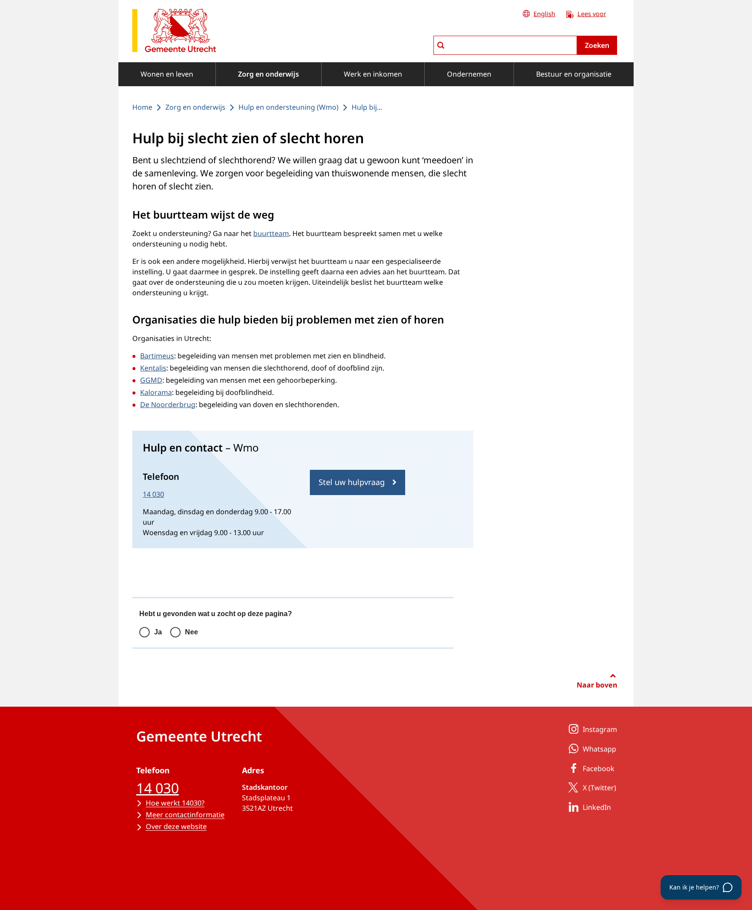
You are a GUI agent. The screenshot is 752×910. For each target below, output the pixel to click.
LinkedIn (597, 807)
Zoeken (597, 45)
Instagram (600, 729)
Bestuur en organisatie (573, 74)
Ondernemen (469, 74)
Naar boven (597, 685)
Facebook (598, 768)
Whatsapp (599, 749)
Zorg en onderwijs (268, 74)
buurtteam (271, 233)
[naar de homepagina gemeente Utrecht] (174, 32)
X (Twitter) (599, 787)
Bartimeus (157, 356)
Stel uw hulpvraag (352, 482)
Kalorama (156, 392)
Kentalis (153, 368)
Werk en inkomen (373, 74)
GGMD (151, 380)
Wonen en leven (167, 74)
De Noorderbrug (167, 404)
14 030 (153, 494)
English (544, 14)
